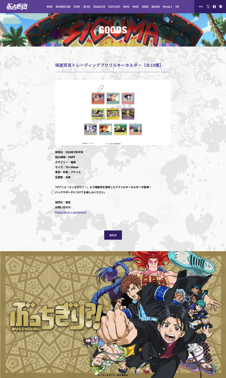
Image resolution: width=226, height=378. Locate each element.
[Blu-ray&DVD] (155, 6)
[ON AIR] (87, 6)
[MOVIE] (126, 6)
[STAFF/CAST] (114, 6)
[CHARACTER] (99, 6)
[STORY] (77, 6)
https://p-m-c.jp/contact (70, 212)
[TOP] (177, 6)
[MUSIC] (135, 6)
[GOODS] (145, 6)
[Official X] (167, 6)
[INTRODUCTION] (63, 6)
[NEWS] (49, 6)
